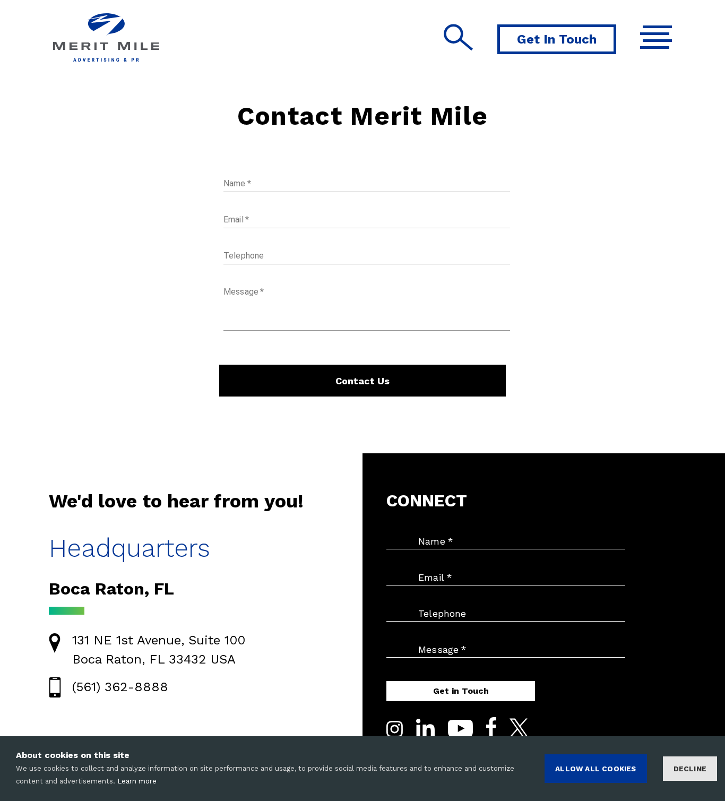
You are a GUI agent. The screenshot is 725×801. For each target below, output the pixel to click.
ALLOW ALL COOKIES (595, 768)
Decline (690, 768)
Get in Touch (461, 691)
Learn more (137, 781)
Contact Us (362, 380)
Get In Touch (557, 39)
